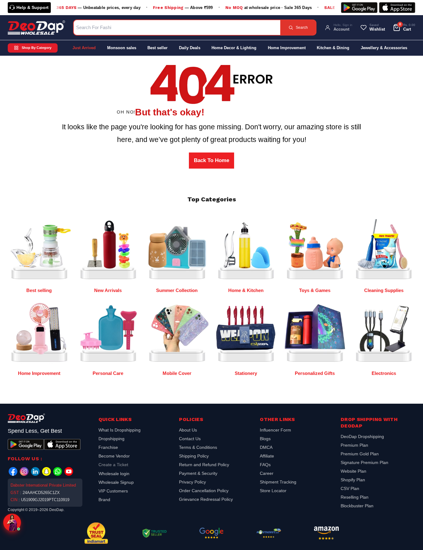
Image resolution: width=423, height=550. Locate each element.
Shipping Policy (194, 456)
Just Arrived (84, 47)
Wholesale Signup (116, 482)
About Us (188, 431)
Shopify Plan (353, 479)
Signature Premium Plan (364, 462)
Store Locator (273, 490)
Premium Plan (354, 445)
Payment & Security (198, 473)
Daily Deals (189, 47)
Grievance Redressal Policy (206, 499)
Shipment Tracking (278, 481)
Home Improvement (287, 47)
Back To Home (211, 160)
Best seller (157, 47)
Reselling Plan (354, 497)
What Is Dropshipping (119, 431)
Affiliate (267, 456)
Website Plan (353, 471)
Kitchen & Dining (333, 47)
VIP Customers (113, 490)
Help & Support (32, 7)
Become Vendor (114, 456)
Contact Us (190, 438)
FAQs (265, 464)
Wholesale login (113, 473)
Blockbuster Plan (357, 505)
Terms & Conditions (198, 447)
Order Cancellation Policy (204, 490)
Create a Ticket (113, 464)
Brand (104, 499)
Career (266, 473)
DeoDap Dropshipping (362, 437)
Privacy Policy (192, 481)
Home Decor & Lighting (234, 47)
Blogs (265, 438)
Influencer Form (275, 431)
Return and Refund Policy (204, 464)
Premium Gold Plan (360, 453)
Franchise (108, 447)
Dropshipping (111, 438)
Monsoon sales (121, 47)
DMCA (266, 447)
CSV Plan (350, 488)
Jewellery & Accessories (384, 47)
